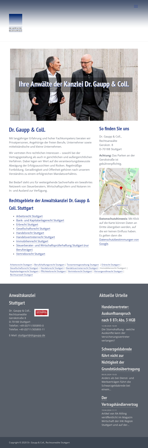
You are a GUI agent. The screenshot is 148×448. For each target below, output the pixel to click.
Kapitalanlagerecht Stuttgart (24, 271)
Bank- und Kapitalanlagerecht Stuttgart (40, 220)
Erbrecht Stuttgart (27, 224)
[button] (19, 85)
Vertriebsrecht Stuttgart (30, 254)
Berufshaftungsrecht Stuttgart (49, 264)
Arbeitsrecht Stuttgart (29, 216)
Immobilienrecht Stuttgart (32, 241)
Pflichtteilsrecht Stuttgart (53, 271)
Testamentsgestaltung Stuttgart (83, 264)
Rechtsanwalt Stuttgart (21, 274)
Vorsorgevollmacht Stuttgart (108, 271)
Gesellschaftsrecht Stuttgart (33, 228)
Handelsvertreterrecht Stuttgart (35, 237)
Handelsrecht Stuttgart (30, 233)
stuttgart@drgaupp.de (31, 335)
